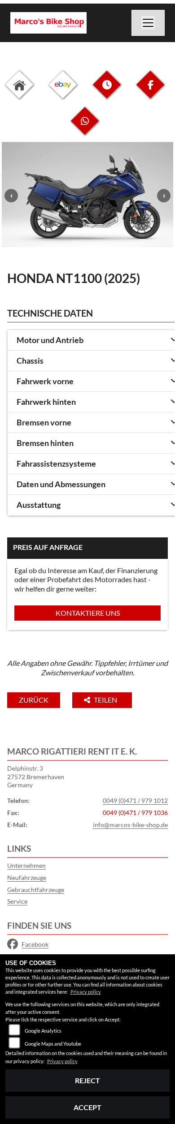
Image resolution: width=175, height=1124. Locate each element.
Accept (87, 1107)
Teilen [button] (106, 699)
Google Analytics (43, 1031)
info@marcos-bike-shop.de (130, 824)
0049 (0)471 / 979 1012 (135, 800)
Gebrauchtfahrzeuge (35, 889)
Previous (11, 195)
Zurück (33, 699)
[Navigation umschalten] (148, 23)
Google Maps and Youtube (53, 1044)
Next (164, 195)
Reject (87, 1080)
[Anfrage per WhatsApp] (85, 128)
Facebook (35, 944)
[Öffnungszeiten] (107, 91)
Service (17, 901)
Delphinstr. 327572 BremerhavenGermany (35, 776)
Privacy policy (85, 992)
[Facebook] (150, 91)
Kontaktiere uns (88, 613)
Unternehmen (26, 865)
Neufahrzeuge (26, 877)
